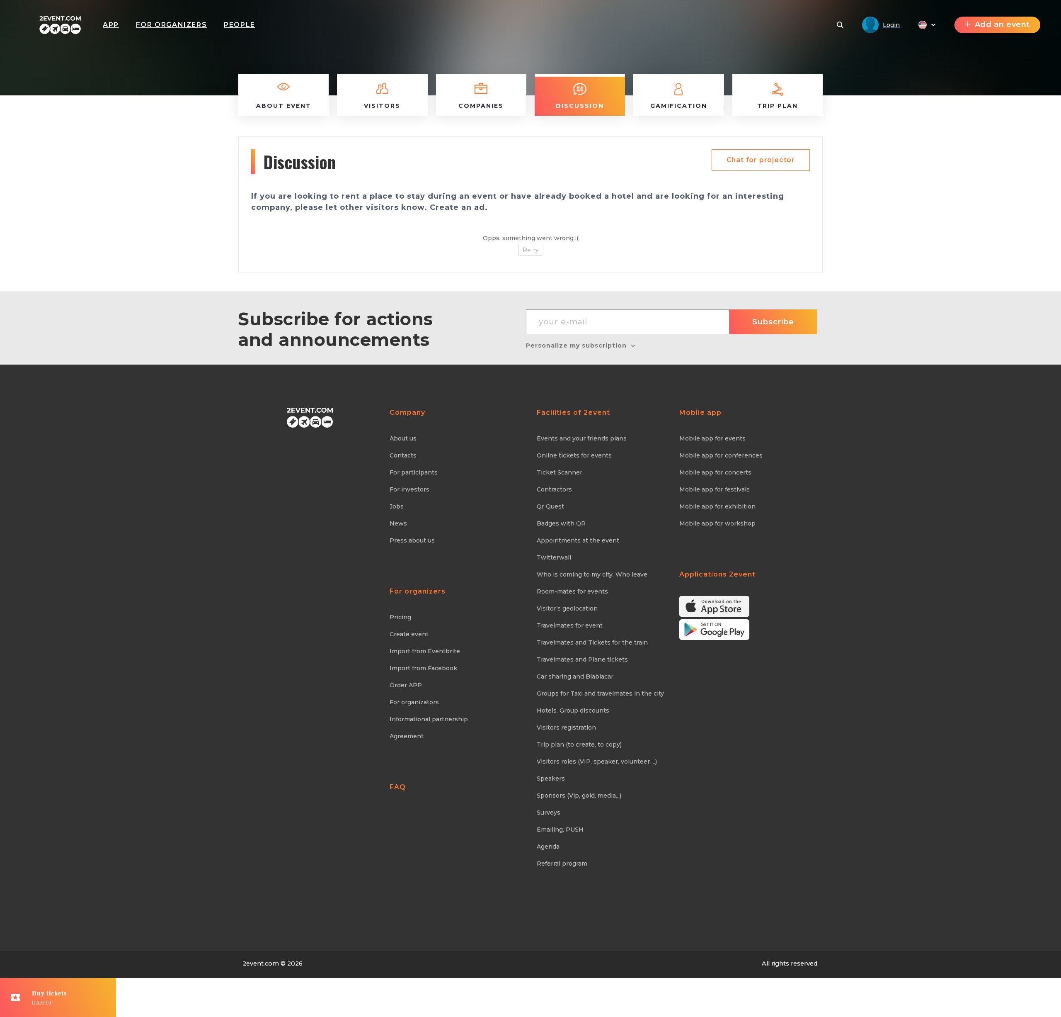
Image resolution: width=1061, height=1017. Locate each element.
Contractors (554, 489)
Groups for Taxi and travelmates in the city (600, 693)
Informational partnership (429, 719)
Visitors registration (566, 727)
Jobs (397, 506)
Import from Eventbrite (425, 651)
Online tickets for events (574, 455)
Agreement (407, 736)
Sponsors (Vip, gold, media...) (579, 795)
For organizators (414, 702)
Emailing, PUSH (560, 829)
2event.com (260, 963)
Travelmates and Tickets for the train (592, 642)
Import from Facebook (423, 668)
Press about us (412, 540)
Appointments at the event (578, 540)
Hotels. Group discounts (573, 710)
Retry (531, 250)
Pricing (400, 617)
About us (403, 438)
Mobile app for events (712, 438)
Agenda (548, 846)
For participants (414, 472)
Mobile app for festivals (714, 489)
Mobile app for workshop (717, 523)
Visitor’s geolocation (567, 608)
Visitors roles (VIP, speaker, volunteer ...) (597, 761)
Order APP (406, 685)
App (111, 25)
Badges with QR (561, 523)
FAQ (398, 787)
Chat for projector (761, 160)
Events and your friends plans (582, 438)
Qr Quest (550, 506)
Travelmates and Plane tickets (582, 659)
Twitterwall (554, 557)
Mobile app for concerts (715, 472)
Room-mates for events (572, 591)
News (398, 523)
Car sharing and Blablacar (575, 676)
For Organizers (171, 25)
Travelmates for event (570, 625)
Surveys (548, 812)
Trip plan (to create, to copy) (579, 744)
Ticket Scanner (559, 472)
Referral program (562, 863)
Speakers (551, 778)
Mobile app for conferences (721, 455)
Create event (409, 634)
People (239, 25)
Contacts (403, 455)
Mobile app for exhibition (717, 506)
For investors (409, 489)
